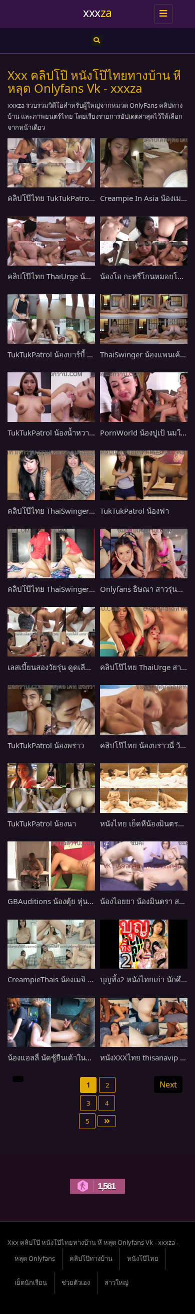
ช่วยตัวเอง (76, 1282)
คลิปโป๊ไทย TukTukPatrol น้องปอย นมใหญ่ (77, 198)
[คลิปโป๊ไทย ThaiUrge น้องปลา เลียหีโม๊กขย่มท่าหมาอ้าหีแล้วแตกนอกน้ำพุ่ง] (51, 241)
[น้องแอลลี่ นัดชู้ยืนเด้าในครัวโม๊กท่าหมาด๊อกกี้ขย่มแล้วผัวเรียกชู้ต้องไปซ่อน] (51, 1022)
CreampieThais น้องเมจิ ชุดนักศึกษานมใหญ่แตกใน (91, 979)
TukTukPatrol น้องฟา (134, 511)
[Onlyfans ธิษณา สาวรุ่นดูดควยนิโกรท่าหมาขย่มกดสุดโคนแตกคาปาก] (144, 553)
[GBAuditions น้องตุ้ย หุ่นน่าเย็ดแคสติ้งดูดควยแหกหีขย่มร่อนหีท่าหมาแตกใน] (51, 866)
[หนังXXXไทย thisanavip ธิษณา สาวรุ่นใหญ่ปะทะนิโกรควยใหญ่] (144, 1022)
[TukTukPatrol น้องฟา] (144, 475)
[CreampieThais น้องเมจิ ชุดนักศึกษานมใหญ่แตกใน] (51, 944)
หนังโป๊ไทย (142, 1258)
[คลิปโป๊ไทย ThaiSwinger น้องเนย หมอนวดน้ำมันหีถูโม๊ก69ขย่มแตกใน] (51, 553)
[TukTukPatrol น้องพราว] (51, 709)
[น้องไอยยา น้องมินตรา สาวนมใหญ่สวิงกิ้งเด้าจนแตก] (144, 866)
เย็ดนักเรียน (30, 1282)
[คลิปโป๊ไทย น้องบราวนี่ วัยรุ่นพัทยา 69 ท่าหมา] (144, 709)
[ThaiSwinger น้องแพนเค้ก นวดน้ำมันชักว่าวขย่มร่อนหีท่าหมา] (144, 318)
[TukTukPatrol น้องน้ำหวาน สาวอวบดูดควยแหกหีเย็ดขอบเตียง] (51, 396)
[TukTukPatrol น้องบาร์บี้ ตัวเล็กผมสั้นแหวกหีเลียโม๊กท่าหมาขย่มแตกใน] (51, 318)
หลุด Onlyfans (34, 1258)
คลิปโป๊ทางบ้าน (91, 1258)
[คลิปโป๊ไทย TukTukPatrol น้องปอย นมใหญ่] (51, 162)
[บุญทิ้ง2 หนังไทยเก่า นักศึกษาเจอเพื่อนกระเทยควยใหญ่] (144, 944)
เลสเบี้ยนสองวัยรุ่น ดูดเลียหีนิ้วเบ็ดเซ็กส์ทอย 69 (83, 667)
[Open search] (97, 40)
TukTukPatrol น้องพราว (46, 745)
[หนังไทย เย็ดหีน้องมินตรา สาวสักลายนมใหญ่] (144, 787)
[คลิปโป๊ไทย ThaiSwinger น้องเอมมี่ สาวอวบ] (51, 475)
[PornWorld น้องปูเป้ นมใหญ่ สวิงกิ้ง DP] (144, 396)
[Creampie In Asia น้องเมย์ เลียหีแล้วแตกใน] (144, 162)
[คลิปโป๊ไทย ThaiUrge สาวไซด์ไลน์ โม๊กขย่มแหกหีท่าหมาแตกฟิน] (144, 631)
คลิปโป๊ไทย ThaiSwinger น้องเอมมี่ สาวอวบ (78, 511)
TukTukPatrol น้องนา (42, 823)
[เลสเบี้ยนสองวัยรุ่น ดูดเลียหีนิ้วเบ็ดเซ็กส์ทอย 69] (51, 631)
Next (168, 1084)
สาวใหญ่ (116, 1282)
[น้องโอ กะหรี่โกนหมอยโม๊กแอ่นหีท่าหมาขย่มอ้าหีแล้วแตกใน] (144, 241)
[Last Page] (107, 1121)
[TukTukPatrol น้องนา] (51, 787)
